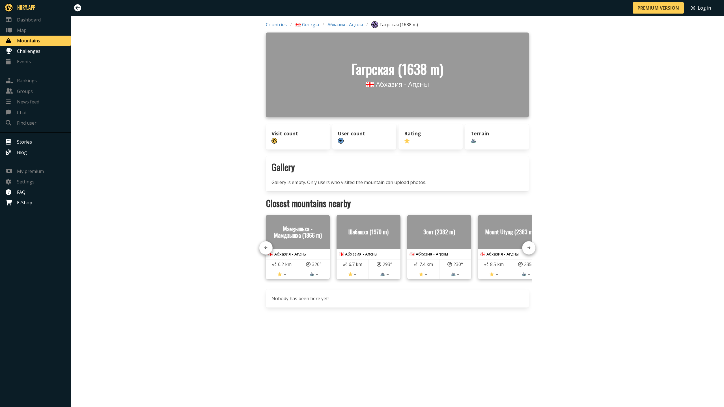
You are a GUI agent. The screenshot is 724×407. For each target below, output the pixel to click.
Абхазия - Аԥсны (345, 24)
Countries (276, 24)
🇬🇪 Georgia (307, 24)
